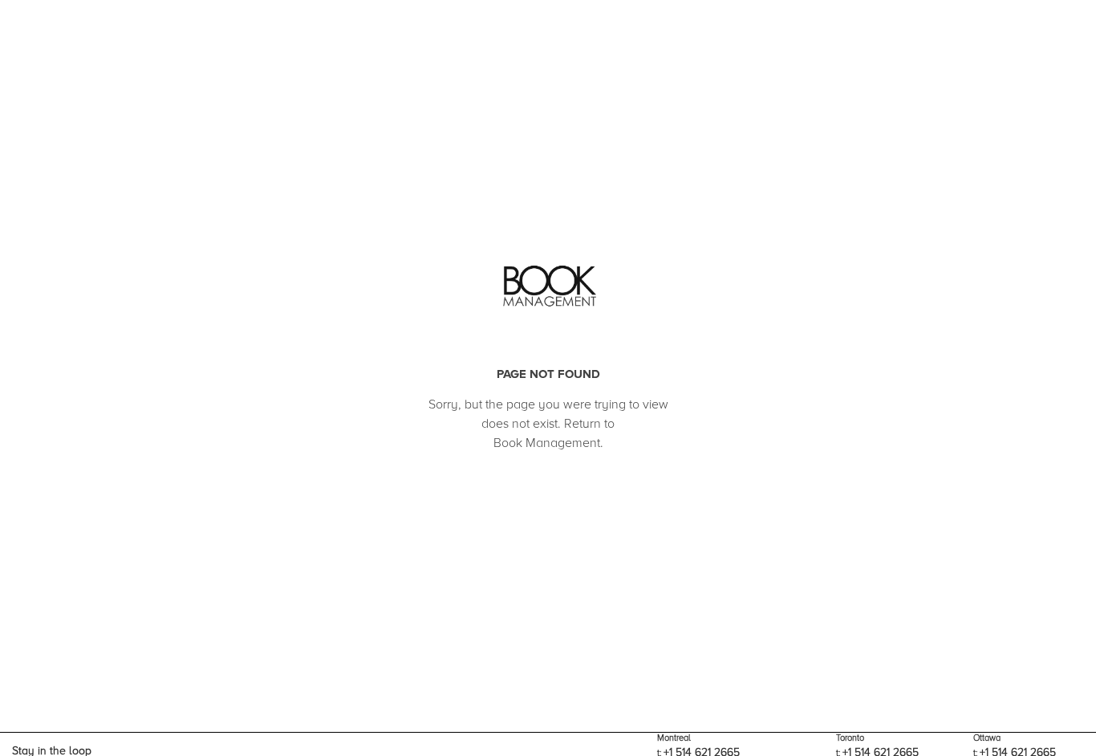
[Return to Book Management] (548, 287)
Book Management (546, 443)
